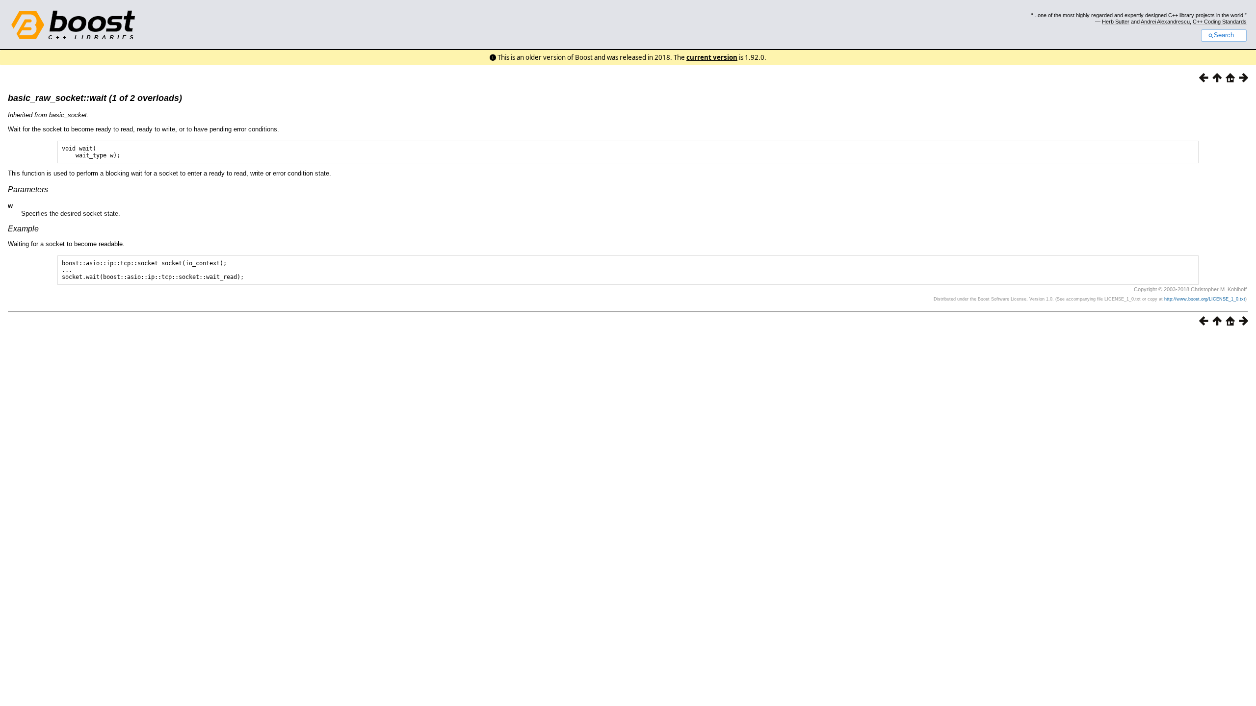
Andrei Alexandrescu (1165, 22)
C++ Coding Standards (1220, 22)
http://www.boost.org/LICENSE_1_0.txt (1204, 299)
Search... (1227, 35)
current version (711, 57)
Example (23, 229)
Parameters (28, 189)
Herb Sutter (1115, 22)
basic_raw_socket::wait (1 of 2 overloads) (95, 98)
